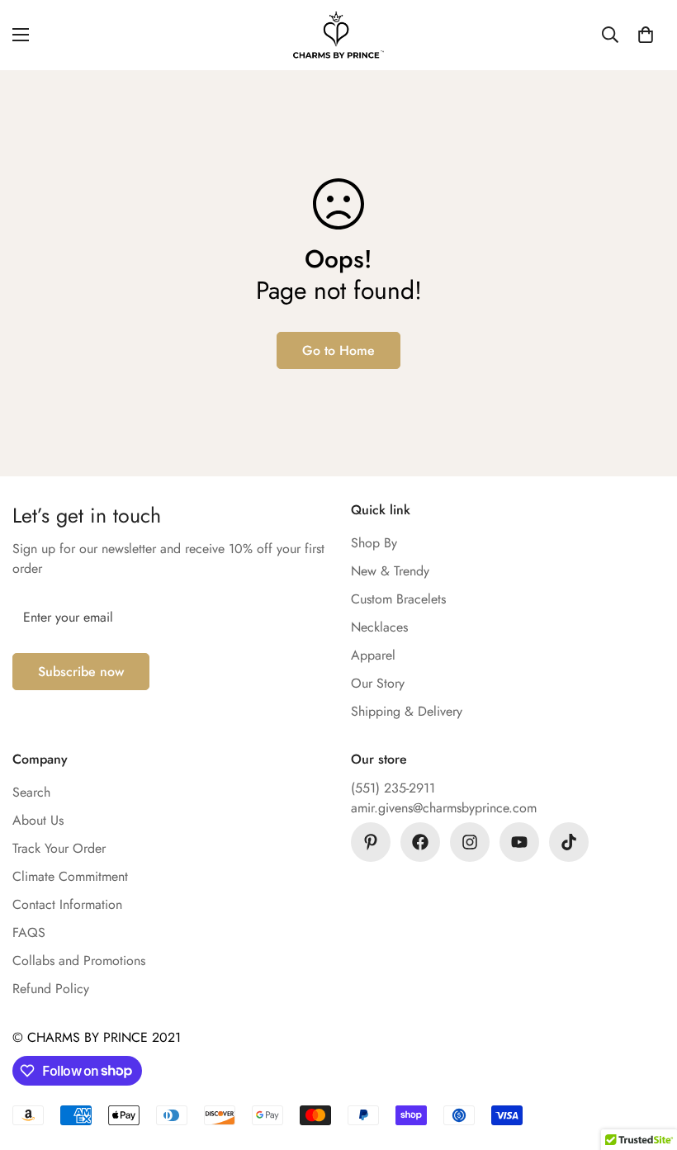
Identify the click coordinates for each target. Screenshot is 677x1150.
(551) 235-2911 (393, 787)
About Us (38, 820)
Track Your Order (59, 848)
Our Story (378, 683)
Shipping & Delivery (406, 711)
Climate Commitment (70, 876)
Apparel (373, 655)
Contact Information (67, 904)
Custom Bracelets (398, 598)
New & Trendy (390, 570)
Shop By (374, 542)
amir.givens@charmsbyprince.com (444, 807)
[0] (646, 35)
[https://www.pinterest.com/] (371, 842)
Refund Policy (50, 988)
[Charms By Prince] (338, 35)
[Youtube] (519, 842)
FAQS (28, 932)
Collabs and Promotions (78, 960)
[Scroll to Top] (645, 1060)
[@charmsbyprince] (420, 842)
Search (31, 792)
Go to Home (338, 350)
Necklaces (379, 627)
